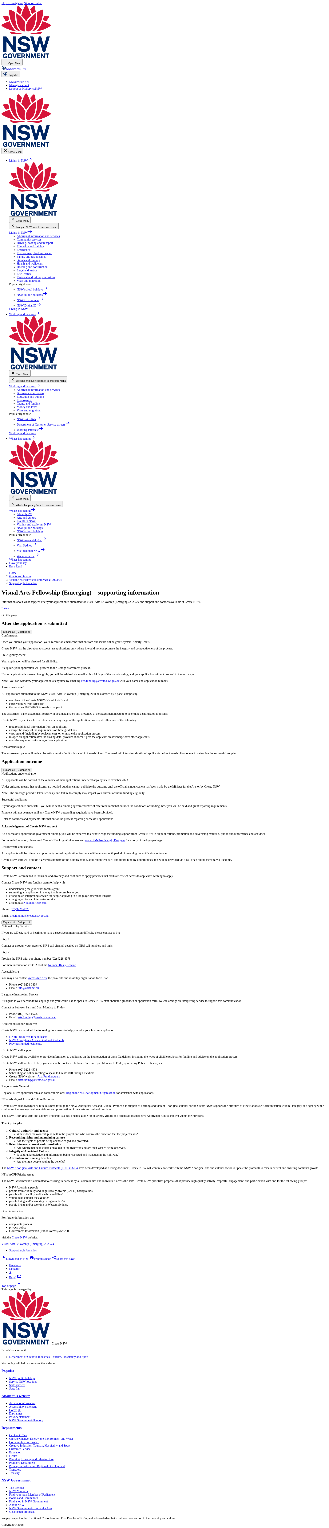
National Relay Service (62, 965)
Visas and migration (29, 280)
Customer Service (19, 1449)
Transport (15, 1469)
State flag (14, 1388)
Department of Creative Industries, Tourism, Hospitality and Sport (48, 1356)
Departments (12, 1428)
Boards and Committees (23, 1498)
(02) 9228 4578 (20, 909)
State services (17, 1385)
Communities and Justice (24, 1442)
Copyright (15, 1410)
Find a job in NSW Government (28, 1501)
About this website (16, 1396)
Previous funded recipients (25, 1043)
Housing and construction (32, 267)
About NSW (24, 514)
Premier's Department (22, 1462)
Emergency (23, 249)
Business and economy (30, 393)
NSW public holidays (30, 527)
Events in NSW (26, 521)
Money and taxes (27, 407)
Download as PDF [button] (15, 1258)
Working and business (24, 386)
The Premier (16, 1487)
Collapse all (24, 631)
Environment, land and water (34, 253)
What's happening (22, 510)
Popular (8, 1371)
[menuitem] (19, 81)
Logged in (13, 75)
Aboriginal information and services (38, 236)
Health (13, 1455)
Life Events (24, 273)
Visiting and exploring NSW (34, 524)
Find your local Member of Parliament (32, 1494)
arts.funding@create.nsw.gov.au (100, 680)
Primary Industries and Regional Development (37, 1466)
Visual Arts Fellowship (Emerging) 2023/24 (28, 1244)
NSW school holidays (30, 531)
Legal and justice (27, 270)
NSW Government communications (30, 1508)
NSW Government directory (26, 1420)
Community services (29, 239)
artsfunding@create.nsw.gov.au (36, 1079)
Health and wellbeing (29, 263)
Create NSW (19, 1237)
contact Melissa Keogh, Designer (105, 840)
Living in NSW (20, 232)
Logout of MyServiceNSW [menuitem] (25, 88)
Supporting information (23, 1250)
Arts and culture (26, 517)
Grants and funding (28, 260)
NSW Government (16, 1480)
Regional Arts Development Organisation (91, 1092)
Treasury (14, 1473)
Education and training (30, 246)
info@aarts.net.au (28, 988)
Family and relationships (31, 256)
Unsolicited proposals (22, 1511)
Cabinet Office (18, 1435)
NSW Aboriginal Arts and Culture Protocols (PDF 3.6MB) (42, 1168)
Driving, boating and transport (35, 243)
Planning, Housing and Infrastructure (31, 1459)
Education (15, 1452)
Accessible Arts (37, 978)
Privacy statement (19, 1417)
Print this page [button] (40, 1258)
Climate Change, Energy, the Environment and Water (41, 1438)
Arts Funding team (49, 1076)
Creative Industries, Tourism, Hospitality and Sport (39, 1445)
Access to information (22, 1403)
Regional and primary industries (36, 277)
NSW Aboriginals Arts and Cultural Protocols (36, 1040)
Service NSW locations (23, 1381)
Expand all (9, 631)
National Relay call (34, 902)
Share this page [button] (63, 1258)
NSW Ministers (18, 1491)
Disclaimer (15, 1413)
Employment (24, 400)
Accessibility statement (23, 1406)
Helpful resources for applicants (28, 1036)
